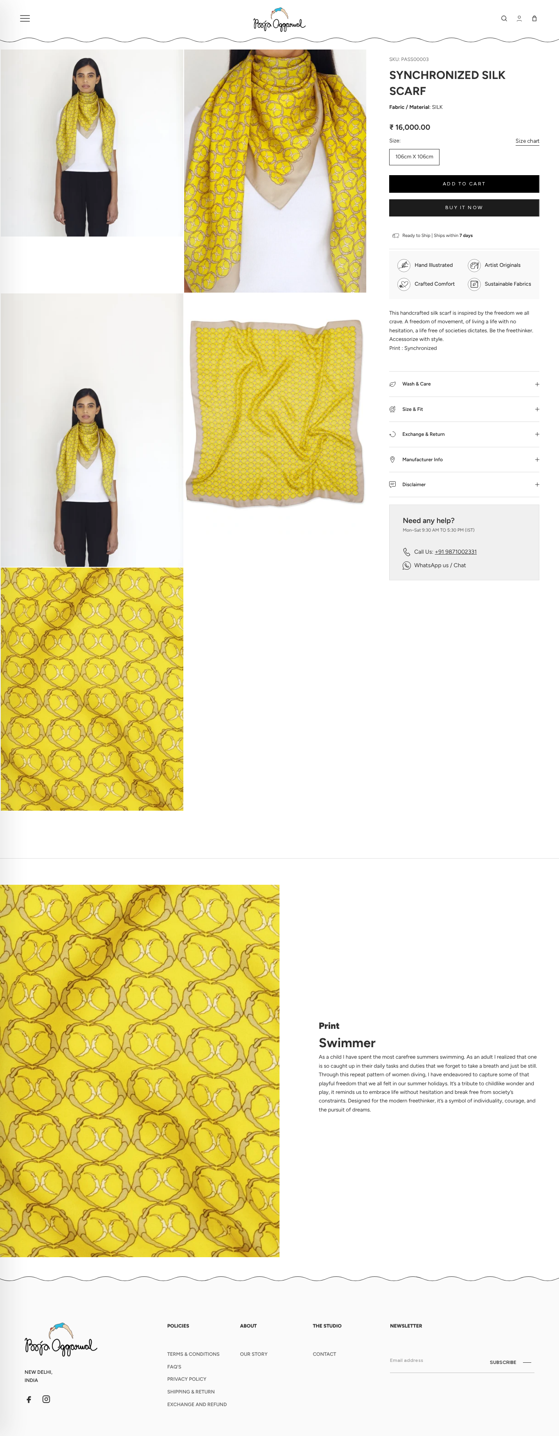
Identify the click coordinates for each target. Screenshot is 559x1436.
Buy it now (464, 207)
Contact (324, 1354)
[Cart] (534, 18)
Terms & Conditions (193, 1354)
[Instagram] (46, 1399)
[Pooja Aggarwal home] (279, 18)
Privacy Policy (187, 1379)
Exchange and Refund (197, 1404)
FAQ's (174, 1367)
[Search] (504, 18)
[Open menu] (131, 18)
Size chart (527, 141)
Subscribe (503, 1362)
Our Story (254, 1354)
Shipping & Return (191, 1392)
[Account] (519, 18)
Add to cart (464, 184)
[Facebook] (29, 1399)
